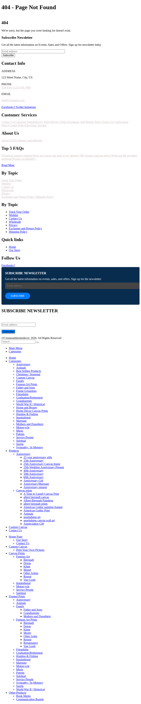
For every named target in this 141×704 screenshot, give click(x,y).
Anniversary (23, 364)
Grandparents (24, 400)
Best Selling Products (28, 371)
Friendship (22, 394)
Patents (20, 434)
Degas (27, 563)
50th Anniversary (34, 473)
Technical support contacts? (17, 155)
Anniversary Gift (33, 480)
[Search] (37, 342)
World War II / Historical (30, 404)
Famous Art (23, 556)
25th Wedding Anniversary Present (44, 467)
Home (12, 357)
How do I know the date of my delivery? (57, 155)
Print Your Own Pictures (30, 549)
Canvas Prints (17, 553)
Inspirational (23, 417)
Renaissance (31, 642)
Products (14, 450)
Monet (27, 569)
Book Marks (23, 696)
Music (19, 430)
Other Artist (30, 636)
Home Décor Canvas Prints (32, 410)
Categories (15, 351)
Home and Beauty (26, 407)
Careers (29, 140)
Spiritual (21, 440)
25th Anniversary (34, 460)
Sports (20, 444)
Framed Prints (17, 596)
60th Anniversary (34, 477)
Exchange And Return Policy (85, 122)
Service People (24, 437)
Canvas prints (24, 490)
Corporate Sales (24, 122)
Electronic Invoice (35, 125)
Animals (21, 367)
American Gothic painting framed (43, 507)
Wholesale (7, 190)
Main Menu (15, 348)
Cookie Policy (17, 125)
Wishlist (6, 183)
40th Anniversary (34, 470)
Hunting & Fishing (27, 414)
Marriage (21, 420)
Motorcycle (22, 427)
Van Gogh (29, 579)
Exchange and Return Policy (18, 196)
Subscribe (8, 55)
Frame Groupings (26, 390)
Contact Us (8, 122)
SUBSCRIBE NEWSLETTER (25, 273)
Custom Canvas (25, 377)
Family (20, 381)
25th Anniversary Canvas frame (42, 464)
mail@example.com (13, 100)
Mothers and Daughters (29, 424)
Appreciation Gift (34, 523)
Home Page (15, 536)
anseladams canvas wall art (39, 520)
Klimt (27, 566)
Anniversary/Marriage (36, 483)
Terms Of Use (110, 122)
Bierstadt (29, 559)
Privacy (5, 193)
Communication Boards (30, 699)
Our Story (22, 540)
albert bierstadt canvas (36, 497)
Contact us (7, 186)
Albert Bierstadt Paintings (38, 500)
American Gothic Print (37, 510)
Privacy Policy (59, 122)
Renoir (27, 576)
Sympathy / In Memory (29, 447)
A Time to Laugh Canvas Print (41, 493)
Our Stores (19, 140)
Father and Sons (25, 387)
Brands (38, 140)
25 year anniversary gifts (38, 457)
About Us (7, 140)
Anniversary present (35, 487)
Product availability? (24, 158)
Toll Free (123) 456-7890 (16, 87)
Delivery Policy (42, 122)
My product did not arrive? (96, 155)
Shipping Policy (44, 196)
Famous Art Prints (26, 384)
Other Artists (31, 573)
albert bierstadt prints (36, 503)
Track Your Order (11, 180)
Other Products (17, 692)
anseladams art (32, 517)
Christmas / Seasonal (28, 374)
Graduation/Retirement (29, 397)
